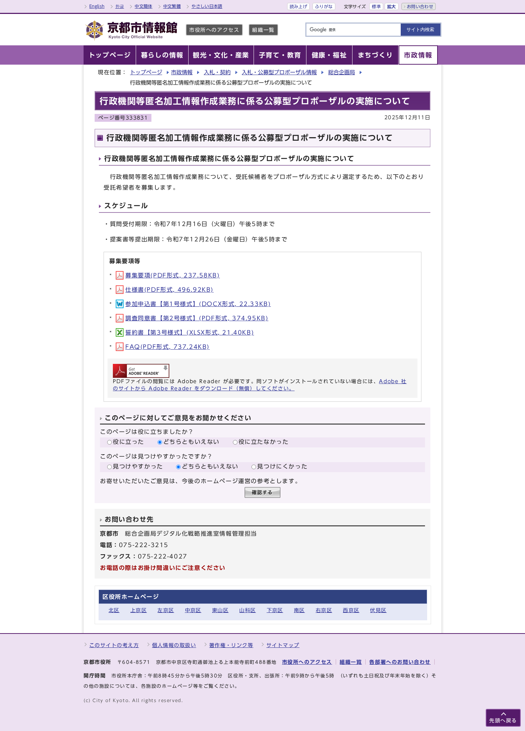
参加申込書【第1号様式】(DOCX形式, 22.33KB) (198, 304)
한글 (119, 6)
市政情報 (181, 72)
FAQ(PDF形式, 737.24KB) (167, 347)
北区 (114, 610)
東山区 (220, 610)
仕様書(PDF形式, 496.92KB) (169, 289)
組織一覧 (263, 29)
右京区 (324, 610)
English (97, 6)
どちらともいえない (191, 442)
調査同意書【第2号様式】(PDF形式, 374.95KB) (196, 318)
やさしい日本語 (206, 6)
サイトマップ (283, 645)
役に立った (128, 442)
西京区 (351, 610)
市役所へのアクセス (214, 29)
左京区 (166, 610)
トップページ (146, 72)
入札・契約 (217, 72)
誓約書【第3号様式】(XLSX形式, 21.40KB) (189, 332)
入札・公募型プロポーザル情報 (279, 72)
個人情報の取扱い (174, 645)
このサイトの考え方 (114, 645)
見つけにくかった (282, 466)
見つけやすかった (138, 466)
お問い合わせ (420, 6)
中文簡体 (143, 6)
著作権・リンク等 (231, 645)
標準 (376, 6)
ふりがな (323, 6)
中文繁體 (172, 6)
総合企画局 (341, 72)
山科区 (247, 610)
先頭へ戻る (503, 720)
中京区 (193, 610)
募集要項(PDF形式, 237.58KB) (172, 275)
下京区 (275, 610)
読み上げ (298, 6)
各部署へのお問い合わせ (400, 662)
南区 (299, 610)
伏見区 (378, 610)
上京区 (138, 610)
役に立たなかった (264, 442)
